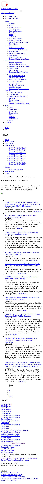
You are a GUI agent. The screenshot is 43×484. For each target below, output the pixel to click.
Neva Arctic (13, 33)
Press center (13, 111)
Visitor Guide (13, 68)
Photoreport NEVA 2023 (17, 149)
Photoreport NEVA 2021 (17, 151)
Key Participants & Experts (18, 79)
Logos (11, 120)
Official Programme (15, 81)
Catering (12, 98)
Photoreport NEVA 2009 (17, 162)
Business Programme (16, 77)
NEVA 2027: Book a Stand (18, 50)
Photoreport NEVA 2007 (17, 164)
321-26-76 (8, 449)
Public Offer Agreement (9, 473)
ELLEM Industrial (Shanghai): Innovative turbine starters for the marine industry (21, 278)
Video (11, 115)
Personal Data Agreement (9, 467)
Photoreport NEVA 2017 (17, 155)
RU (13, 9)
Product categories (15, 27)
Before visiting (14, 70)
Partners (12, 23)
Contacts (8, 122)
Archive (12, 117)
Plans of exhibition (15, 40)
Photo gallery (13, 113)
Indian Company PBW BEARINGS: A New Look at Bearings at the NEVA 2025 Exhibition (22, 315)
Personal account (6, 9)
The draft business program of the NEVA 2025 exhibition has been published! (20, 216)
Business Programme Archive (19, 42)
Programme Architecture (17, 76)
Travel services (14, 100)
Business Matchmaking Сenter (19, 59)
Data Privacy (13, 44)
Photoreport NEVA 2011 (17, 160)
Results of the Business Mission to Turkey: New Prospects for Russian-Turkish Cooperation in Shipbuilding (21, 340)
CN (16, 9)
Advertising (13, 55)
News (11, 107)
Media (7, 105)
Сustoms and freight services (18, 96)
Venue (11, 35)
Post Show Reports (15, 38)
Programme (9, 74)
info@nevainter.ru (7, 452)
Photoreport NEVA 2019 (17, 153)
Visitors (7, 61)
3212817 (11, 16)
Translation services (15, 92)
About (7, 22)
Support (3, 460)
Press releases (13, 118)
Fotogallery (19, 460)
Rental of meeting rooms (17, 53)
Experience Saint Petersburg (18, 72)
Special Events (14, 83)
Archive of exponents (16, 169)
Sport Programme (15, 87)
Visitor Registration (15, 63)
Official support (14, 29)
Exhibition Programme (16, 85)
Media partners (14, 109)
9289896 (11, 18)
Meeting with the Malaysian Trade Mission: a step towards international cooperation (21, 233)
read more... (38, 211)
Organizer (12, 36)
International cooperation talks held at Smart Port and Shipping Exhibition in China (22, 298)
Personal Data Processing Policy (11, 475)
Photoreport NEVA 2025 (17, 147)
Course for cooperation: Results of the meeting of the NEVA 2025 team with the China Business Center (22, 265)
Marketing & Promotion (17, 102)
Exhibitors (8, 46)
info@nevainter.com (7, 13)
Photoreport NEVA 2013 (17, 158)
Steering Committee (15, 31)
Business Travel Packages (17, 64)
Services (8, 91)
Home (7, 126)
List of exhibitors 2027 (16, 48)
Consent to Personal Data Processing (13, 476)
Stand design (13, 51)
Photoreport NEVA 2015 (17, 156)
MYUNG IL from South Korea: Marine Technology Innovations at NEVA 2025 (22, 253)
